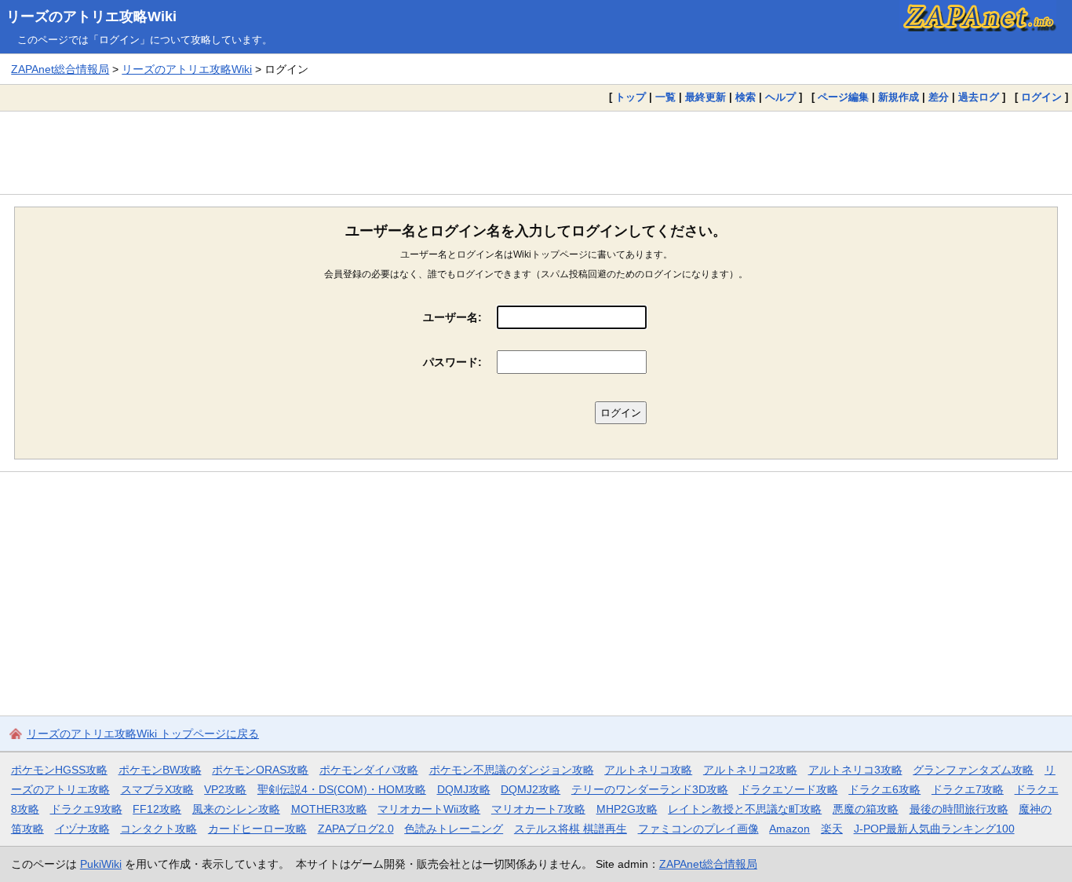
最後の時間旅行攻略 (959, 809)
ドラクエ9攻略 (86, 809)
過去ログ (978, 97)
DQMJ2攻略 (530, 789)
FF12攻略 (157, 809)
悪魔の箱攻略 (866, 809)
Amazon (789, 828)
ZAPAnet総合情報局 (60, 69)
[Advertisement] (536, 152)
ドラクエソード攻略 (788, 789)
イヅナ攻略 (82, 828)
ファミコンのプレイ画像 (698, 828)
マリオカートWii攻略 (428, 809)
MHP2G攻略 (627, 809)
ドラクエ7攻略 (968, 789)
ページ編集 (843, 97)
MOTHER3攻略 (329, 809)
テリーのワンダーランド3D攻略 (649, 789)
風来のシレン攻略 (236, 809)
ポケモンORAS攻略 (260, 769)
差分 (938, 97)
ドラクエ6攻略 (884, 789)
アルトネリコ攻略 (648, 769)
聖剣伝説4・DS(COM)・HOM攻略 (341, 789)
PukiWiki (101, 864)
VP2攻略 (225, 789)
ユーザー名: (452, 317)
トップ (630, 97)
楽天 (832, 828)
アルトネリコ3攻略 (855, 769)
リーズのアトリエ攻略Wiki (91, 16)
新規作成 (898, 97)
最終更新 (705, 97)
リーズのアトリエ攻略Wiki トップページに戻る (143, 733)
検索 (745, 97)
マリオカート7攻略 (538, 809)
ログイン (1041, 97)
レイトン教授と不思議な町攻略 (745, 809)
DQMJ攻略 (463, 789)
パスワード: (452, 362)
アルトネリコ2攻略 (750, 769)
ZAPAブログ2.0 (356, 828)
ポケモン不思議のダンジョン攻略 (511, 769)
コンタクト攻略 (158, 828)
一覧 (665, 97)
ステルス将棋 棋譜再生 (570, 828)
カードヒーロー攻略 (257, 828)
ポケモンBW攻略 (160, 769)
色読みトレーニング (453, 828)
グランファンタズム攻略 (973, 769)
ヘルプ (780, 97)
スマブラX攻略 (157, 789)
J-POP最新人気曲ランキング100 (934, 828)
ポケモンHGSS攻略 (59, 769)
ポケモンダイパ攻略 (368, 769)
